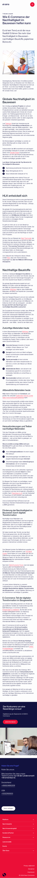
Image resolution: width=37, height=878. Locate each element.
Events (5, 846)
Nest (8, 258)
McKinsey (13, 289)
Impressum (31, 872)
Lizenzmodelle (7, 842)
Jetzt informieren (10, 722)
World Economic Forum (16, 565)
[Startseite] (6, 4)
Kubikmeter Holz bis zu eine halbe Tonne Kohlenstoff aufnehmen (18, 397)
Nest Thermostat (26, 238)
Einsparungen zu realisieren (11, 610)
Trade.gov (8, 123)
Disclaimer (31, 869)
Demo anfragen (8, 808)
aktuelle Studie (14, 152)
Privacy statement (29, 866)
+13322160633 (7, 793)
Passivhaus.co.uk (17, 493)
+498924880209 (8, 785)
